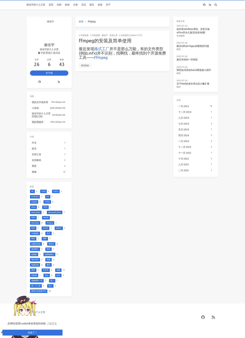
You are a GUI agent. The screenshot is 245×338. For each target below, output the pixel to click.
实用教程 (181, 35)
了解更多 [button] (52, 323)
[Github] (39, 81)
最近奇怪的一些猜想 (187, 59)
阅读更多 (85, 65)
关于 (108, 4)
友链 (100, 4)
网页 (179, 49)
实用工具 (114, 35)
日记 (83, 4)
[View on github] (204, 4)
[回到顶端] (178, 331)
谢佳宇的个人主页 (35, 4)
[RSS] (210, 4)
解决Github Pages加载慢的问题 (193, 45)
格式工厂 (102, 48)
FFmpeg (101, 57)
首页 (51, 4)
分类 (75, 4)
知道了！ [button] (32, 332)
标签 (67, 4)
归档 (59, 4)
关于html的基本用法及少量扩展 (193, 83)
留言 (92, 4)
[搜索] (215, 4)
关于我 (49, 73)
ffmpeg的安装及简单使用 (105, 40)
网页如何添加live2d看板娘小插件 (194, 70)
